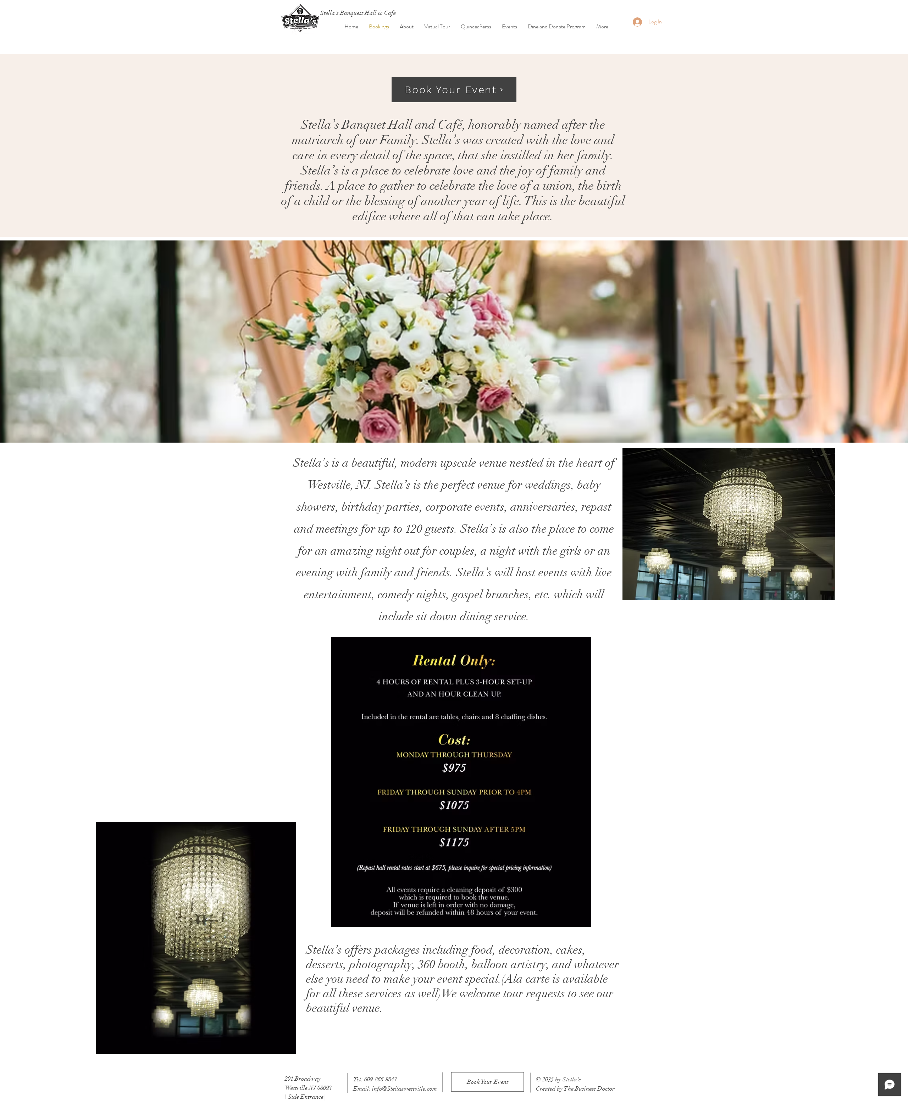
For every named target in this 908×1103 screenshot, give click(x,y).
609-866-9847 (380, 1079)
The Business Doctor (589, 1088)
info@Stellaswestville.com (404, 1088)
